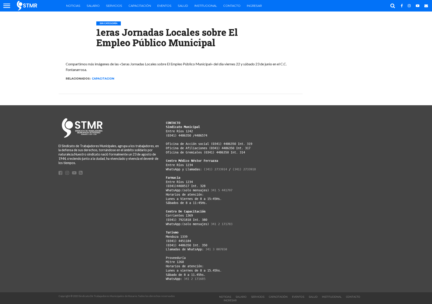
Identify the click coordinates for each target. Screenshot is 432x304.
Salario (93, 5)
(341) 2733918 (244, 169)
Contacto (232, 5)
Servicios (114, 5)
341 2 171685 (194, 279)
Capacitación (139, 5)
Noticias (73, 5)
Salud (183, 5)
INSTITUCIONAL (205, 5)
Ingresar (254, 5)
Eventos (164, 5)
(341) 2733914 (215, 169)
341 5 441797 (221, 190)
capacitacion (103, 78)
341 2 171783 (221, 224)
